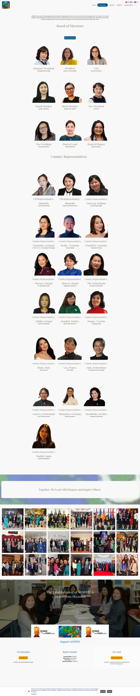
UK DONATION (23, 658)
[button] (127, 2)
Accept (103, 691)
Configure (34, 694)
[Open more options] (135, 5)
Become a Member (70, 38)
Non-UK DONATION (116, 658)
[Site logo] (6, 5)
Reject (109, 691)
